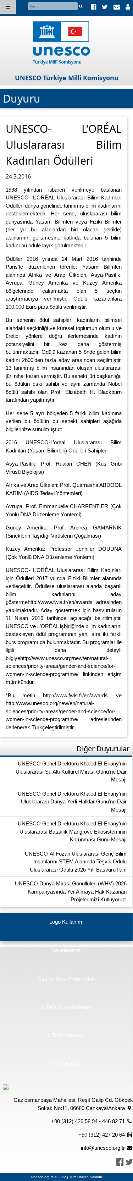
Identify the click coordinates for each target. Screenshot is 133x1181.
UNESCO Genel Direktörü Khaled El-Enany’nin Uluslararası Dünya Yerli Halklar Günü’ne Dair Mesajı (72, 802)
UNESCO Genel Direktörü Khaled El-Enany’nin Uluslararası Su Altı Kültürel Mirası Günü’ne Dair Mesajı (71, 771)
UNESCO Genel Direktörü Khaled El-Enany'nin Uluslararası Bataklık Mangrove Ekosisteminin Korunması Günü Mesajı (72, 831)
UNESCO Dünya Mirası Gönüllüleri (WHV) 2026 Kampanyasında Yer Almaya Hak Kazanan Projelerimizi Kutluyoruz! (71, 891)
